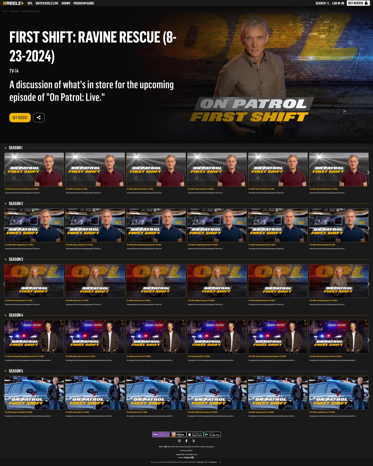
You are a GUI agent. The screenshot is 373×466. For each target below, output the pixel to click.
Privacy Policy (188, 447)
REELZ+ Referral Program (178, 447)
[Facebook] (186, 441)
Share (162, 447)
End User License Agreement (207, 447)
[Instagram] (179, 441)
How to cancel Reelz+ (188, 451)
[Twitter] (194, 441)
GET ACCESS (20, 117)
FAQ (181, 451)
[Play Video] (34, 169)
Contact (169, 447)
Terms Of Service (196, 447)
